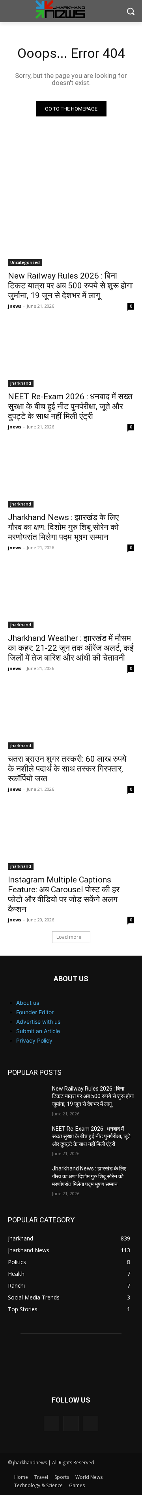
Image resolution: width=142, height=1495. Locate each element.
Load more (68, 937)
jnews (14, 306)
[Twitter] (90, 1423)
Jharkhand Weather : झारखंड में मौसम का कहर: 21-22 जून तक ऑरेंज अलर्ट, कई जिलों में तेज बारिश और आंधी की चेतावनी (71, 648)
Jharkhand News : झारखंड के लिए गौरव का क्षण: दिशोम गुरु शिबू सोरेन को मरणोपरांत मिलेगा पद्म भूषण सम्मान (63, 527)
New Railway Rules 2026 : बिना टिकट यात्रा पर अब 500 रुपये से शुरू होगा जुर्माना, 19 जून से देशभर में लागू (70, 285)
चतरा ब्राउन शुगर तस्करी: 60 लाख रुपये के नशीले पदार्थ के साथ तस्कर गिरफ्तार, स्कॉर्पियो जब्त (67, 768)
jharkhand (20, 383)
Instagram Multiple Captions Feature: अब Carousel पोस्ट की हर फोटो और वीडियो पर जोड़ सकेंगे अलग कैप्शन (64, 894)
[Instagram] (70, 1423)
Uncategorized (25, 262)
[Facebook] (51, 1423)
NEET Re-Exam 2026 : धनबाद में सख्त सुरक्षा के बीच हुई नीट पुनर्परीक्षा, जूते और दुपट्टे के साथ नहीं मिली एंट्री (70, 406)
